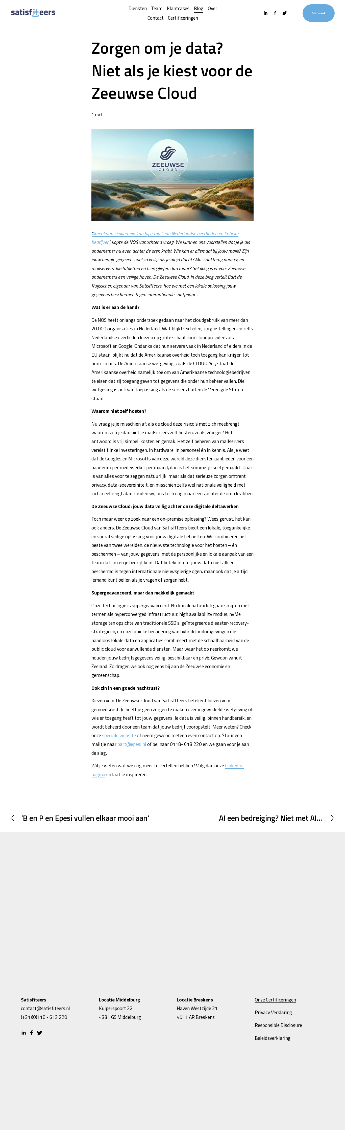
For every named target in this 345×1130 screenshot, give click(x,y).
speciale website (119, 735)
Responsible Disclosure (278, 1025)
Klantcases (178, 8)
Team (156, 8)
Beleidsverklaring (272, 1038)
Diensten (138, 8)
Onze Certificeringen (275, 999)
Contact (155, 17)
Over (212, 8)
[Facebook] (275, 13)
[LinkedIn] (265, 13)
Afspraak (319, 13)
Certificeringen (183, 17)
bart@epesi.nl (131, 744)
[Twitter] (284, 13)
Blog (198, 8)
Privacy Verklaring (273, 1012)
